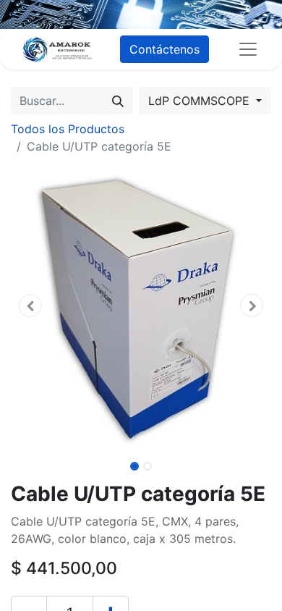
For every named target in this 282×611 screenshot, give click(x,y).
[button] (30, 305)
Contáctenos (164, 49)
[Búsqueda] (118, 100)
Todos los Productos (67, 129)
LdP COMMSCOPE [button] (200, 100)
